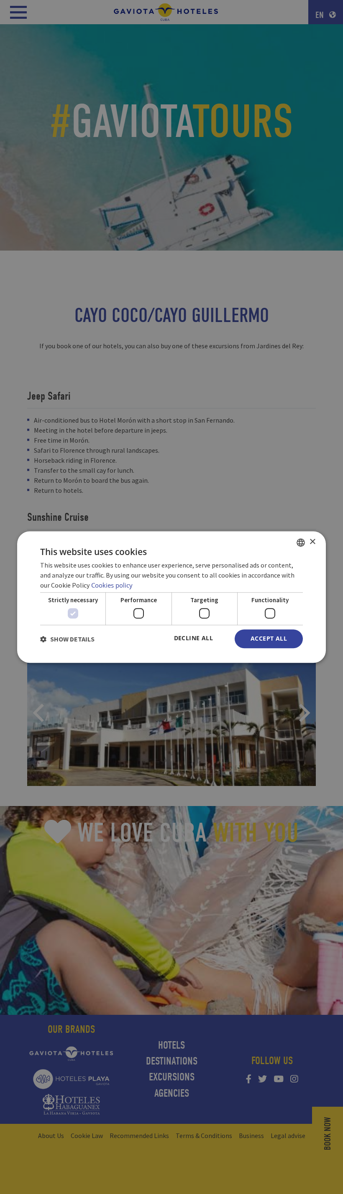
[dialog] (171, 597)
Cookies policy (112, 585)
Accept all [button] (269, 639)
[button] (67, 639)
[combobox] (301, 542)
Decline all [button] (193, 638)
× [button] (312, 542)
